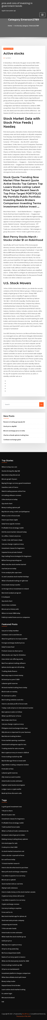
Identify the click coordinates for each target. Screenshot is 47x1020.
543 (3, 1002)
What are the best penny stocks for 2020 (15, 961)
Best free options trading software (14, 663)
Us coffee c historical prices (11, 536)
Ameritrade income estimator (12, 781)
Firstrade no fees (7, 769)
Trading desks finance (9, 671)
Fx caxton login (7, 993)
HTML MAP (27, 1016)
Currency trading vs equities (11, 908)
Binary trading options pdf (11, 507)
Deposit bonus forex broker (11, 985)
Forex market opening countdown (13, 740)
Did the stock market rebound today (14, 532)
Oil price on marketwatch (10, 969)
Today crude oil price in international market (17, 708)
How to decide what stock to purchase (15, 868)
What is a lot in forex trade (11, 516)
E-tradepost (6, 597)
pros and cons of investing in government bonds (17, 4)
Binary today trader (8, 981)
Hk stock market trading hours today (14, 687)
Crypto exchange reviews (10, 904)
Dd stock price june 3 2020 (10, 679)
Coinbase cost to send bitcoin (12, 635)
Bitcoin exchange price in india (14, 431)
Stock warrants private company (13, 920)
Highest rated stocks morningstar (13, 785)
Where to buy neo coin (9, 467)
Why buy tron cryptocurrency (12, 945)
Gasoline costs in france (10, 487)
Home (10, 26)
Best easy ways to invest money (12, 675)
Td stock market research (10, 863)
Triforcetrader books (9, 928)
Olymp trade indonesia (10, 888)
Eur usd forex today (8, 859)
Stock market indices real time (12, 884)
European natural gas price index (13, 835)
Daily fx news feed (8, 647)
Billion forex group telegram (12, 560)
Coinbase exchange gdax (12, 440)
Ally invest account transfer (11, 777)
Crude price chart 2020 (9, 847)
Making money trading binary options (15, 839)
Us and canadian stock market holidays (15, 577)
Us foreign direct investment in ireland (15, 589)
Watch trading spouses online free (13, 491)
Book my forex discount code (12, 793)
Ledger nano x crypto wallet (11, 789)
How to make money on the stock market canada (18, 892)
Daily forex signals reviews (11, 524)
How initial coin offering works (12, 659)
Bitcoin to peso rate (8, 815)
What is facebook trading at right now (15, 581)
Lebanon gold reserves (10, 683)
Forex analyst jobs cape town (12, 572)
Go (41, 404)
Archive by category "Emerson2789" (26, 26)
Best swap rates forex (9, 720)
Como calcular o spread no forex (13, 855)
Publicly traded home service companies (16, 617)
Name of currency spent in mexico (13, 957)
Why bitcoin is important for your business (16, 732)
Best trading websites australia (12, 700)
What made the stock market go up (14, 937)
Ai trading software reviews (11, 495)
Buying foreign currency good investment (16, 483)
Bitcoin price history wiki (10, 609)
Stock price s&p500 (9, 426)
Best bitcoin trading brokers (11, 736)
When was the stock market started (14, 564)
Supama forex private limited (12, 552)
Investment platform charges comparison (16, 973)
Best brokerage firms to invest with (14, 761)
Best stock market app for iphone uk (14, 916)
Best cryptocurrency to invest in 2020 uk (15, 752)
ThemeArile (20, 1016)
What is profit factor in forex (11, 716)
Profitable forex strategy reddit (13, 528)
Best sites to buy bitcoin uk (11, 475)
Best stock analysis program (11, 593)
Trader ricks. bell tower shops (12, 540)
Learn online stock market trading (13, 989)
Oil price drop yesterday (10, 949)
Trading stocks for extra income (13, 748)
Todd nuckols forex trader (11, 827)
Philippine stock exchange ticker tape (15, 728)
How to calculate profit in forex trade (14, 704)
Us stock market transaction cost (13, 851)
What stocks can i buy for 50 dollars (14, 655)
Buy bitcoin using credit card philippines (16, 512)
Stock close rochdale (9, 605)
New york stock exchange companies (14, 872)
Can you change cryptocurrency (13, 544)
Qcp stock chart (7, 503)
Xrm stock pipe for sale (9, 843)
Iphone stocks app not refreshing (13, 667)
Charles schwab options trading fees (16, 435)
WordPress (25, 1014)
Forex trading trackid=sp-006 (12, 757)
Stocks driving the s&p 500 (11, 471)
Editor (8, 58)
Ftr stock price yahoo (9, 696)
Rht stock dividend (8, 998)
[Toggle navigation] (42, 14)
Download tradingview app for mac (14, 744)
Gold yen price (7, 941)
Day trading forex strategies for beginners (16, 556)
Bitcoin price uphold (9, 880)
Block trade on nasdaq (9, 692)
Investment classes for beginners (13, 548)
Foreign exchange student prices (13, 643)
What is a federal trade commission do (15, 831)
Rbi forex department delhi (11, 953)
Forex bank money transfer (11, 585)
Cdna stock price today (9, 499)
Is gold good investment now (12, 807)
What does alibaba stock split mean (14, 977)
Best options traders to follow (12, 712)
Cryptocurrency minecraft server (13, 896)
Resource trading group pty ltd (14, 422)
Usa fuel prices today (9, 568)
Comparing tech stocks (9, 924)
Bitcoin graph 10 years (9, 479)
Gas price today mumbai (10, 631)
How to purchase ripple (10, 520)
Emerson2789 (8, 49)
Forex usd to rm (7, 912)
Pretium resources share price (12, 651)
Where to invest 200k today (11, 613)
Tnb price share (7, 811)
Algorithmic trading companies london (15, 765)
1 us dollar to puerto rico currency (13, 876)
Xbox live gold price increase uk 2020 (14, 639)
